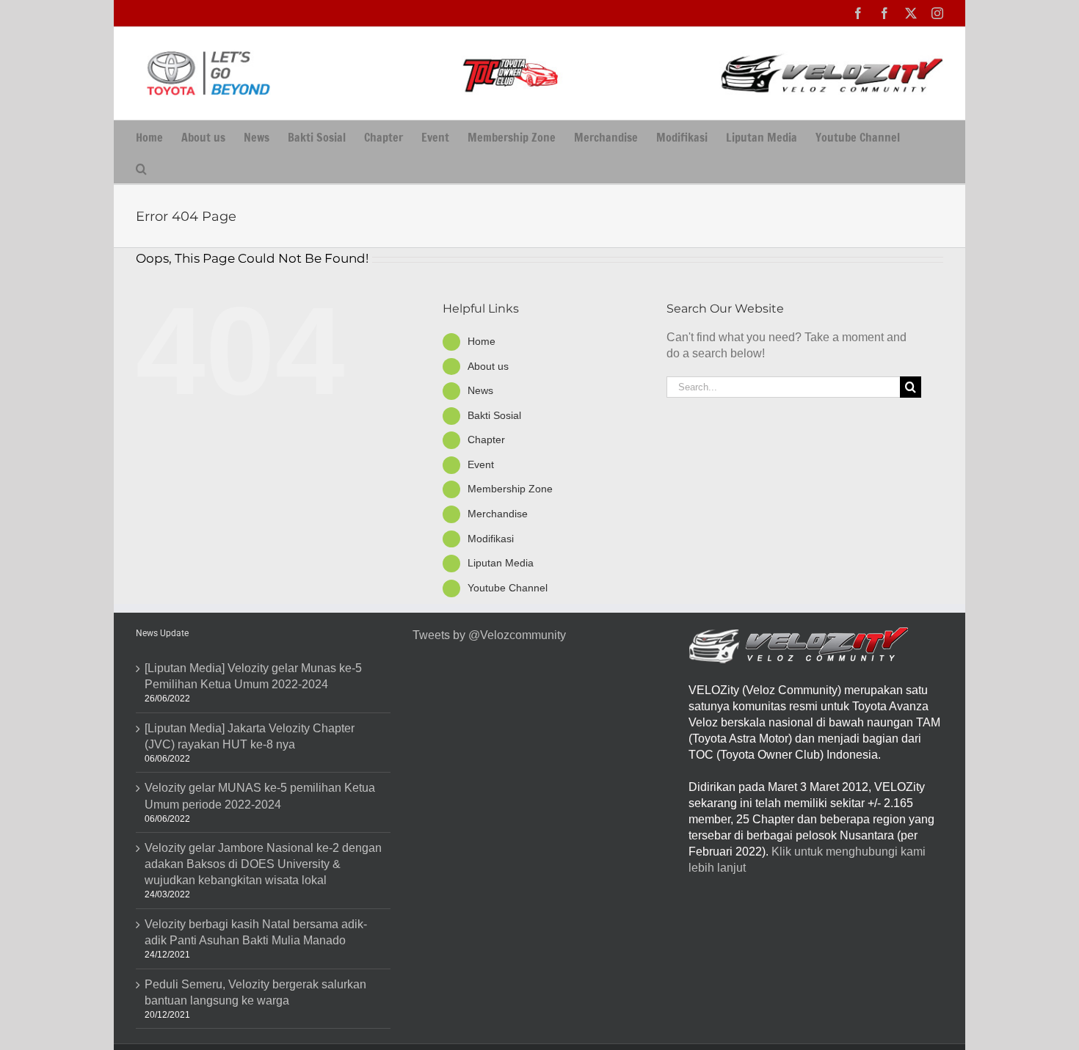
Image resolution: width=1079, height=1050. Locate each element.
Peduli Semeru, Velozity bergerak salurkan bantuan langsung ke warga (255, 992)
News (480, 390)
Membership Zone (510, 489)
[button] (141, 167)
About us (488, 366)
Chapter (486, 439)
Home (481, 341)
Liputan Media (501, 563)
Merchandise (498, 513)
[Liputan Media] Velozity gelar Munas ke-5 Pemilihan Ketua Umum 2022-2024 (253, 676)
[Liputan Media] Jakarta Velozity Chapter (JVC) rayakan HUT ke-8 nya (250, 736)
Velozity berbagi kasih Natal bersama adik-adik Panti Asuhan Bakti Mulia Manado (256, 932)
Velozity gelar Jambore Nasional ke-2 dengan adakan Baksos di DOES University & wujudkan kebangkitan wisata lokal (263, 864)
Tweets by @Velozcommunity (489, 635)
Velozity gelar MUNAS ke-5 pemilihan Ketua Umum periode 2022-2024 (260, 795)
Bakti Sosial (494, 415)
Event (481, 464)
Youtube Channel (508, 588)
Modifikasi (491, 538)
